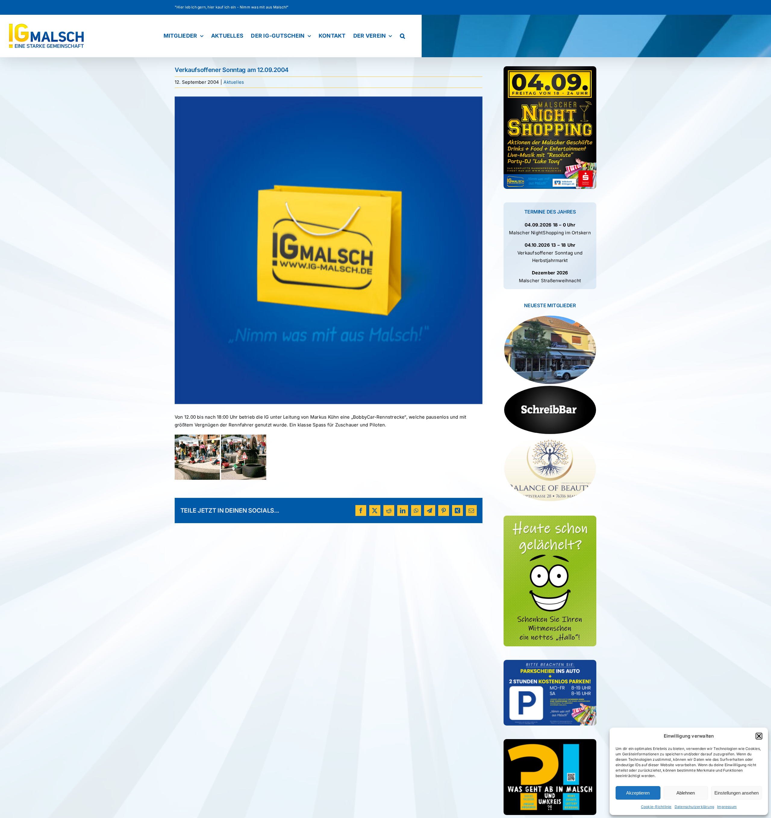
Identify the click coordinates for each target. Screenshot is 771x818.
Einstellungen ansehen (736, 792)
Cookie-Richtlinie (656, 806)
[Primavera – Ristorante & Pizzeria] (550, 350)
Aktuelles (233, 82)
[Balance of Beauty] (550, 468)
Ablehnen (685, 792)
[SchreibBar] (550, 410)
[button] (759, 736)
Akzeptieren (638, 792)
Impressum (727, 806)
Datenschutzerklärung (694, 806)
